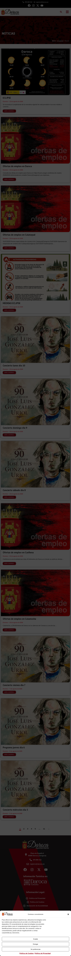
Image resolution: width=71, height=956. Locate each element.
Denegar (35, 944)
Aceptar (35, 939)
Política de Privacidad (43, 953)
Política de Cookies (27, 953)
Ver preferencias (35, 949)
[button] (68, 914)
